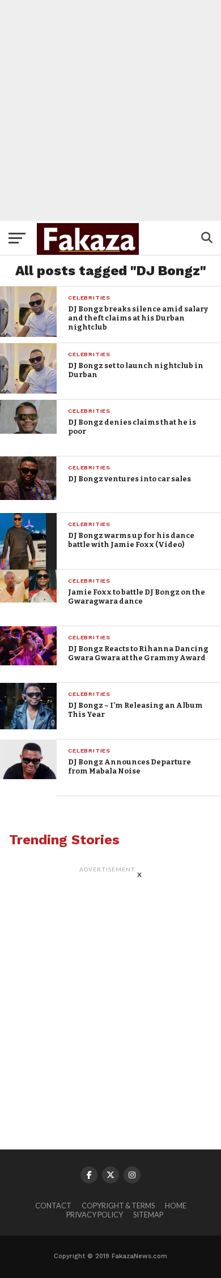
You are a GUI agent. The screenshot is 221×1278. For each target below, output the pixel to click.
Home (175, 1205)
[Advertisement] (110, 110)
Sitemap (148, 1214)
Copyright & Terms (118, 1205)
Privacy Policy (94, 1214)
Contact (53, 1205)
